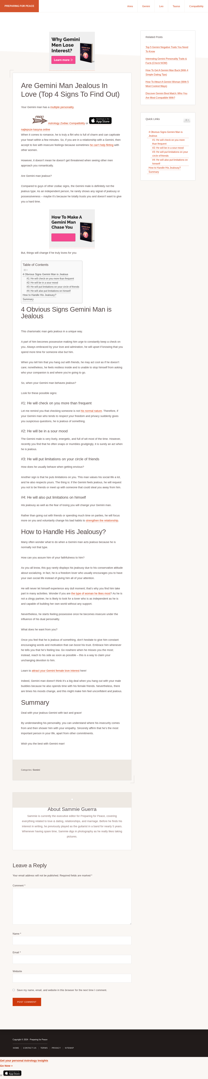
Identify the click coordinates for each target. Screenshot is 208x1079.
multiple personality (62, 107)
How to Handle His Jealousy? (39, 295)
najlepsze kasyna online (35, 129)
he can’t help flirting (101, 145)
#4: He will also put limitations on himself (49, 290)
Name (17, 933)
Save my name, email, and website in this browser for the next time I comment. (62, 990)
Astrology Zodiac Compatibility (66, 123)
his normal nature (91, 410)
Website (17, 971)
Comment (19, 885)
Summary (28, 299)
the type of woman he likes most (90, 593)
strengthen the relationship (102, 520)
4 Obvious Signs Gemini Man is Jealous (45, 274)
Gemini (36, 770)
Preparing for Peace (19, 6)
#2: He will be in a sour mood (42, 282)
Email (17, 952)
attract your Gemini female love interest (55, 670)
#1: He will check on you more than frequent (50, 278)
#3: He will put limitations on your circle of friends (53, 286)
